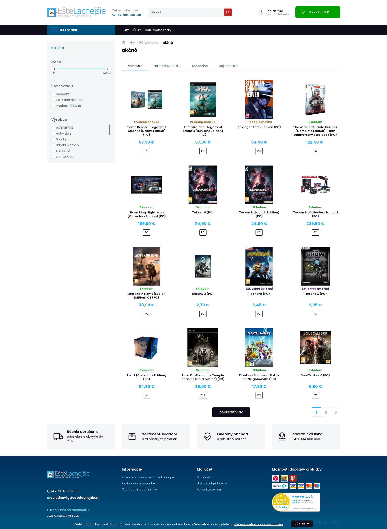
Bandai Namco (67, 145)
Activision (63, 133)
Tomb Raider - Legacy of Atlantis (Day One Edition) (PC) (203, 131)
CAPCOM (63, 151)
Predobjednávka (68, 105)
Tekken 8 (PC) (203, 212)
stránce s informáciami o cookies (258, 524)
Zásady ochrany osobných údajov (148, 477)
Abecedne (200, 66)
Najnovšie (135, 66)
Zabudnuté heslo (277, 14)
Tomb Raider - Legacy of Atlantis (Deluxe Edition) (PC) (146, 131)
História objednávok (212, 483)
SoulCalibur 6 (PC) (315, 375)
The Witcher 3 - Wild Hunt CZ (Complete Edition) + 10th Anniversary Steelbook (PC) (315, 131)
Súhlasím (302, 524)
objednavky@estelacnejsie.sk (74, 497)
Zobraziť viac (231, 412)
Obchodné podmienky (139, 489)
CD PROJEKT (65, 157)
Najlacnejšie (228, 66)
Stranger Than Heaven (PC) (259, 127)
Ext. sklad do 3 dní (69, 100)
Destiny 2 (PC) (203, 294)
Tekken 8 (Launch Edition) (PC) (259, 214)
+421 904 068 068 (128, 15)
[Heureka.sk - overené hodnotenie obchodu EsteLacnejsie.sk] (296, 502)
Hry (132, 42)
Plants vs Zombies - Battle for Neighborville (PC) (259, 377)
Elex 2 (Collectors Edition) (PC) (146, 377)
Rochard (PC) (259, 294)
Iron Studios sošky (158, 30)
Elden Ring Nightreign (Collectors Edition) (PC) (147, 214)
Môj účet (204, 477)
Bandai (61, 139)
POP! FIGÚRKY (131, 30)
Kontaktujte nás (209, 489)
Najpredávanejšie (167, 66)
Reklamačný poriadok (138, 483)
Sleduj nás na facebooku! (70, 510)
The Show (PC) (315, 294)
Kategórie (68, 30)
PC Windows (148, 42)
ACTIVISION (64, 127)
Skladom (62, 94)
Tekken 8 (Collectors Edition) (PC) (315, 214)
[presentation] (190, 12)
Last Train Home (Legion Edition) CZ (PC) (147, 296)
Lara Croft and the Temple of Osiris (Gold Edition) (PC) (202, 377)
